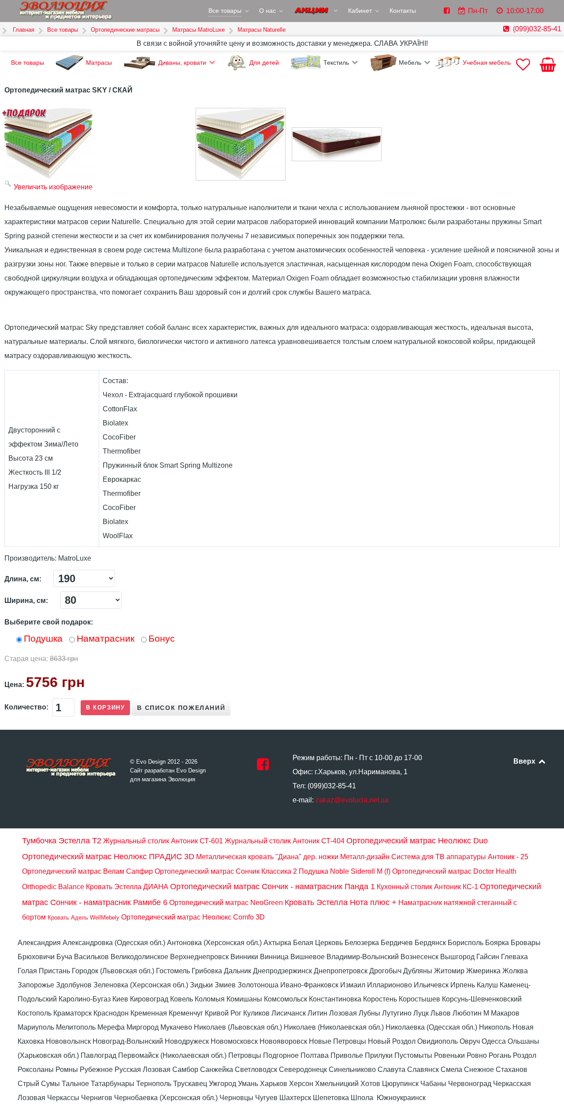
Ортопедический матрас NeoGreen (226, 902)
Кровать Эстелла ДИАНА (127, 886)
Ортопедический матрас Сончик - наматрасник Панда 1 (272, 886)
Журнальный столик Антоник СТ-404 (285, 841)
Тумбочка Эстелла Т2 (61, 840)
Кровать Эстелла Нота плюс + (341, 902)
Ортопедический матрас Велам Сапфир (87, 871)
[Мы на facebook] (263, 767)
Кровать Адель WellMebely (83, 917)
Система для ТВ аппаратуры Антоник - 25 (459, 857)
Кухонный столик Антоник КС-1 (427, 886)
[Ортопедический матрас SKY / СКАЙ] (241, 144)
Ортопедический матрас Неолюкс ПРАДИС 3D (108, 856)
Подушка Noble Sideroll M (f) (344, 871)
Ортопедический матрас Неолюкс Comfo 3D (193, 917)
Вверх (525, 761)
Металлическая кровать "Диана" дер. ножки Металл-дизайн (293, 857)
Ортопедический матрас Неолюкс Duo (417, 840)
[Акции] (316, 11)
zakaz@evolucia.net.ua (352, 800)
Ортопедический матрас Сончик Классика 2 (226, 871)
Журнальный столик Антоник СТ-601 (163, 841)
